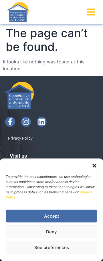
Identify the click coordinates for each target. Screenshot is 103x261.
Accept (51, 216)
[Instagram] (26, 122)
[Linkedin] (42, 122)
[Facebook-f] (10, 122)
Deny (51, 231)
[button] (94, 165)
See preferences (51, 247)
